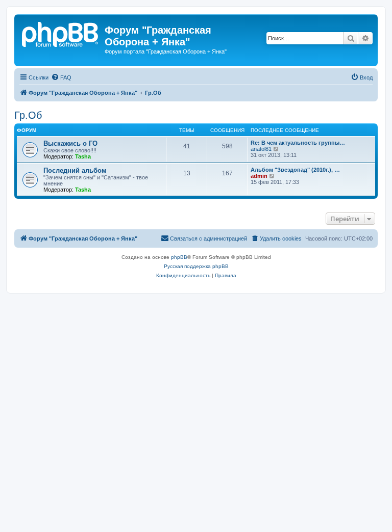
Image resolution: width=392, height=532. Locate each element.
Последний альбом (75, 170)
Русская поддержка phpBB (196, 266)
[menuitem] (61, 77)
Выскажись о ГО (70, 143)
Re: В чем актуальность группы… (298, 143)
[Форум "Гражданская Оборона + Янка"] (61, 33)
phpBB (179, 257)
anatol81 (261, 149)
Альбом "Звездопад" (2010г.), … (295, 170)
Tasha (83, 156)
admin (259, 176)
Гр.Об (28, 115)
